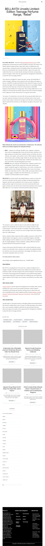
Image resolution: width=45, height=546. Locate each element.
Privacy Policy (17, 522)
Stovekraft (5, 296)
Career (4, 425)
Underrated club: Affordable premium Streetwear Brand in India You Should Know (12, 350)
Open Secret (27, 294)
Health (4, 455)
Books (4, 419)
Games (4, 449)
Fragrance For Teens (29, 319)
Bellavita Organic (18, 319)
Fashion (12, 345)
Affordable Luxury (8, 319)
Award (4, 416)
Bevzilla (39, 292)
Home (17, 513)
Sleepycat (21, 294)
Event (4, 434)
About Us (18, 516)
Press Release (6, 467)
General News (6, 452)
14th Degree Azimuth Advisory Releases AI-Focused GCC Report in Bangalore (36, 526)
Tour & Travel (6, 476)
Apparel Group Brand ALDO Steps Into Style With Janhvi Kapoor (12, 388)
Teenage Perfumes (33, 321)
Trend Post (5, 479)
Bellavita (34, 292)
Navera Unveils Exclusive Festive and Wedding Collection (33, 350)
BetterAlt (5, 294)
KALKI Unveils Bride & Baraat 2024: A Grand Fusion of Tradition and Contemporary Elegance (33, 389)
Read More (11, 361)
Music (4, 464)
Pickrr (32, 294)
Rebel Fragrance (7, 321)
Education (5, 431)
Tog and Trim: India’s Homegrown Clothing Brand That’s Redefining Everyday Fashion (36, 534)
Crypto (4, 428)
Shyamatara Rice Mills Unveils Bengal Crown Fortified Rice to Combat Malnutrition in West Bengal (36, 517)
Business (5, 422)
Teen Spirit (24, 321)
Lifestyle (5, 461)
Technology (5, 473)
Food (4, 446)
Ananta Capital (6, 286)
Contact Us (18, 519)
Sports (4, 470)
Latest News (5, 458)
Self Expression (16, 321)
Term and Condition (18, 526)
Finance (4, 440)
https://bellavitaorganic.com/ (28, 62)
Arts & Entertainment (7, 413)
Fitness (4, 443)
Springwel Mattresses (13, 294)
